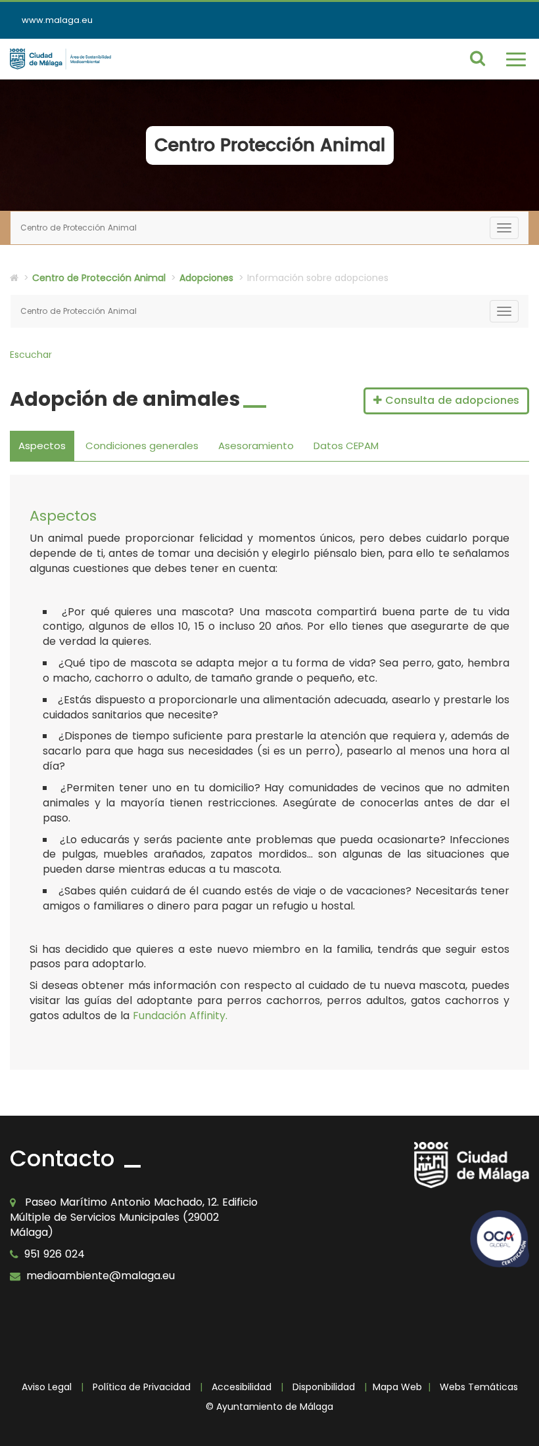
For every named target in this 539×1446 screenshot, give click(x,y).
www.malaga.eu (57, 20)
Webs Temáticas (479, 1386)
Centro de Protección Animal (99, 277)
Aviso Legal (47, 1386)
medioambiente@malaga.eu (100, 1275)
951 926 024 (54, 1253)
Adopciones (206, 277)
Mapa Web (397, 1386)
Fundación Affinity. (180, 1015)
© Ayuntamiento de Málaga (269, 1406)
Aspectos (42, 445)
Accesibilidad (241, 1386)
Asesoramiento (256, 445)
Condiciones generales (142, 445)
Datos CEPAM (346, 445)
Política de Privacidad (142, 1386)
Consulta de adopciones (450, 400)
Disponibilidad (324, 1386)
